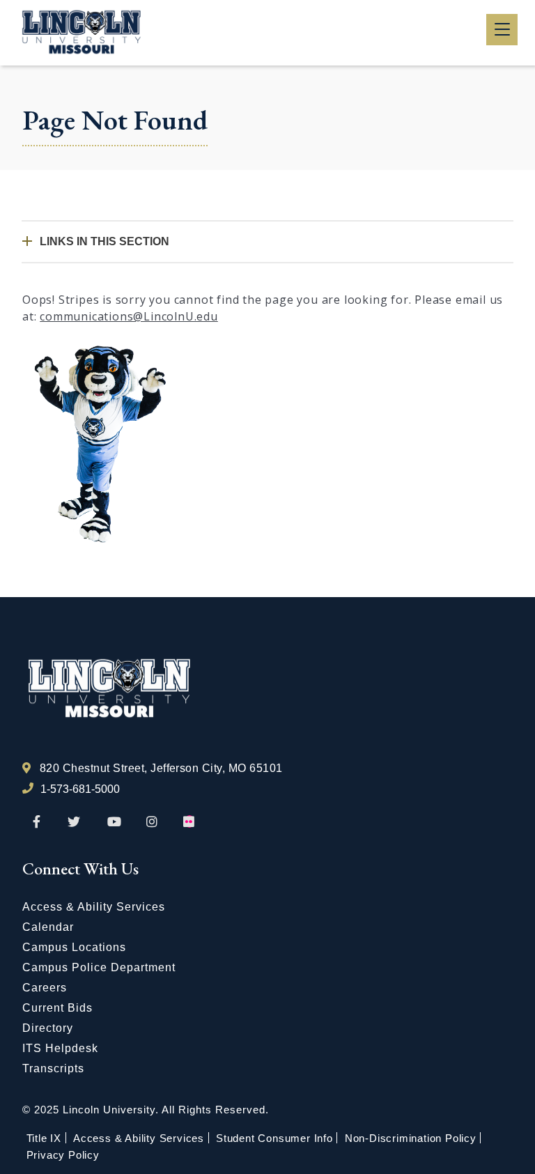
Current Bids (57, 1008)
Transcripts (53, 1068)
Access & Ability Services (93, 907)
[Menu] (502, 29)
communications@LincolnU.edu (129, 316)
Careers (44, 988)
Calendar (48, 927)
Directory (47, 1028)
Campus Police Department (99, 967)
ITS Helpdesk (60, 1048)
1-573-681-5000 (80, 789)
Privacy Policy (63, 1155)
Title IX (43, 1138)
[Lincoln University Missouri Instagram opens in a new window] (153, 822)
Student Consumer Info (274, 1138)
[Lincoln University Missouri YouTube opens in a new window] (114, 822)
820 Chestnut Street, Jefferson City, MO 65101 (161, 768)
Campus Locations (74, 947)
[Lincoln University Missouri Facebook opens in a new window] (36, 822)
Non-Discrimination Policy (410, 1138)
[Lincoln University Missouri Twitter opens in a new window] (74, 822)
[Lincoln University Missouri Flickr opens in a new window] (189, 822)
